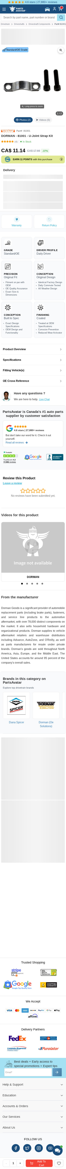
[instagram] (39, 1148)
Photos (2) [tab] (25, 120)
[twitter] (27, 1148)
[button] (48, 9)
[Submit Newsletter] (57, 1072)
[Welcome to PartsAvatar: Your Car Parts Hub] (17, 11)
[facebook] (16, 1148)
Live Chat (44, 399)
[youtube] (50, 1148)
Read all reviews (15, 442)
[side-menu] (4, 9)
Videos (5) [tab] (44, 120)
